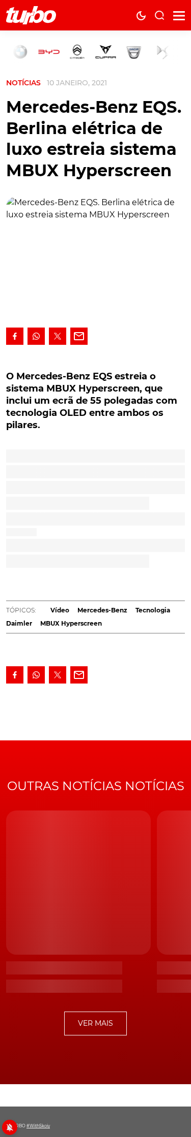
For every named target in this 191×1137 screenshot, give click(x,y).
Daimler (19, 623)
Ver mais (95, 1023)
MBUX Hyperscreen (71, 623)
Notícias (23, 82)
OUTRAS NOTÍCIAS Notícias (95, 785)
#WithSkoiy (38, 1125)
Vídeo (59, 610)
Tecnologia (152, 610)
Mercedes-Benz (102, 610)
